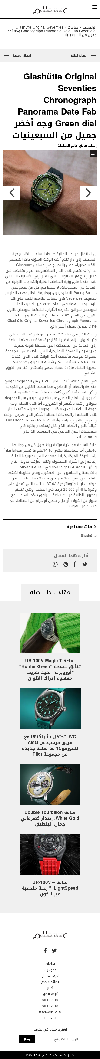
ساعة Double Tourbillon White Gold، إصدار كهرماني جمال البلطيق (50, 818)
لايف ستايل (50, 976)
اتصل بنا (50, 1018)
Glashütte (89, 536)
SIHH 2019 (50, 1000)
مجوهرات (50, 970)
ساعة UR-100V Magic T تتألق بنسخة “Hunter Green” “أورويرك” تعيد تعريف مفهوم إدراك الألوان (50, 669)
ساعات (50, 964)
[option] (50, 193)
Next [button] (88, 193)
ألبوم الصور (50, 994)
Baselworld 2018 (50, 1012)
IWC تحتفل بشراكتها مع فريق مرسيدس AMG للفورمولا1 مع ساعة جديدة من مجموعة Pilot (50, 745)
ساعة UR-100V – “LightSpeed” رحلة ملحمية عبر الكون (50, 888)
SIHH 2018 (50, 1006)
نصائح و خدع (50, 982)
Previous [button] (11, 193)
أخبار (50, 988)
